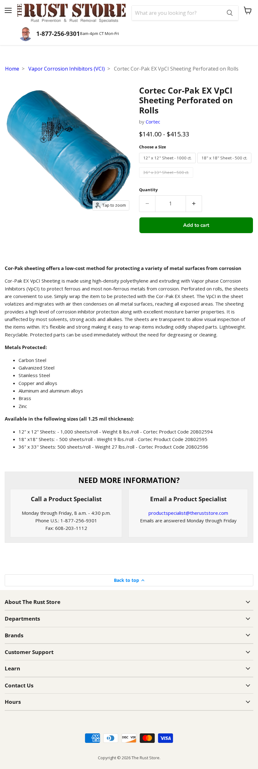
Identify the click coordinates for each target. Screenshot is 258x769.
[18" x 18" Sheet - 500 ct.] (225, 164)
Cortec (153, 121)
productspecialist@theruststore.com (188, 513)
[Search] (229, 13)
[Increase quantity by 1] (194, 203)
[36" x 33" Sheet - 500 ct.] (167, 179)
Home (12, 68)
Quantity (148, 189)
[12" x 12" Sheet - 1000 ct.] (168, 164)
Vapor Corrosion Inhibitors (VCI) (66, 68)
